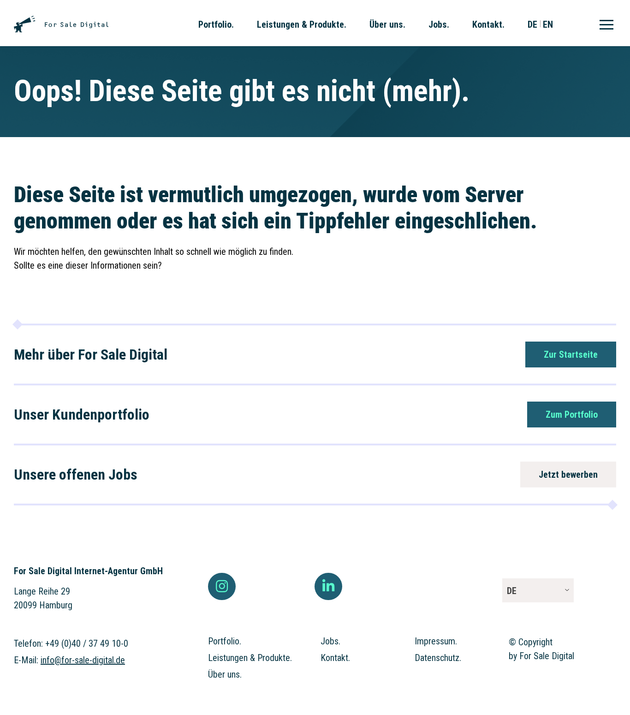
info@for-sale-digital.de (83, 660)
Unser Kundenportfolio (81, 414)
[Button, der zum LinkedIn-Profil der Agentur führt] (328, 587)
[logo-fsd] (61, 20)
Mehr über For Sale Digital (90, 354)
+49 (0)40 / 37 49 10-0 (86, 643)
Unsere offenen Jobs (75, 474)
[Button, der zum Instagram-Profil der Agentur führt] (222, 587)
